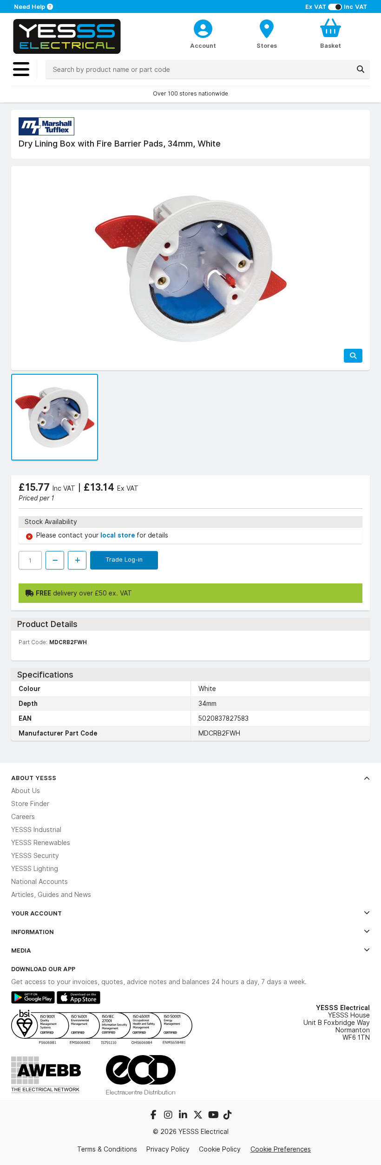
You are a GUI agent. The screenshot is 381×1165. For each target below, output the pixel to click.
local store (118, 535)
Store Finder (30, 803)
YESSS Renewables (40, 842)
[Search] (360, 69)
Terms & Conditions (107, 1149)
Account (203, 45)
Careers (23, 816)
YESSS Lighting (34, 868)
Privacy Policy (168, 1149)
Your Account (36, 913)
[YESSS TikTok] (227, 1116)
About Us (25, 790)
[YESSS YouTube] (213, 1116)
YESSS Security (35, 855)
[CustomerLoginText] (203, 27)
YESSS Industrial (36, 829)
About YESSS (33, 777)
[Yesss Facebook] (154, 1116)
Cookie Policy (220, 1149)
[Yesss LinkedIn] (184, 1116)
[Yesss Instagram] (169, 1116)
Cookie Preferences (280, 1149)
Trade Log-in (124, 559)
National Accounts (39, 881)
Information (32, 931)
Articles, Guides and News (51, 894)
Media (21, 950)
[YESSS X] (198, 1116)
